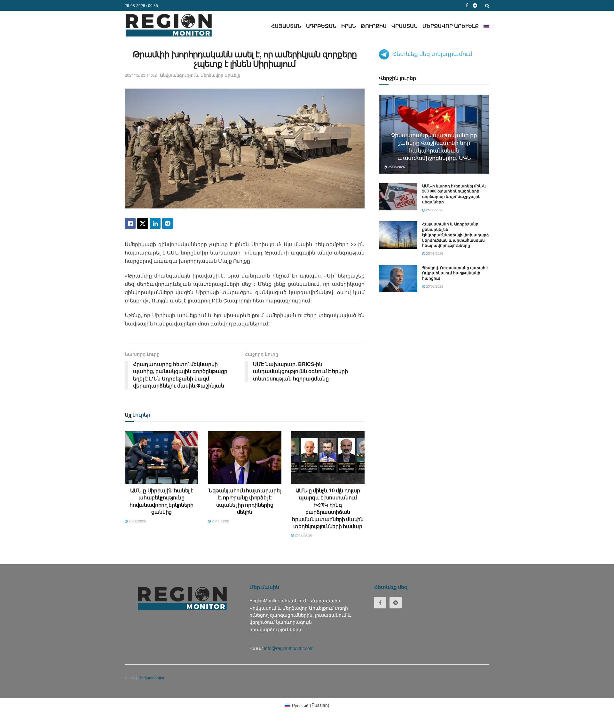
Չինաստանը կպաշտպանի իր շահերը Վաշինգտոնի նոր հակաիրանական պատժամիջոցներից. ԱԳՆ (434, 146)
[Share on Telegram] (167, 223)
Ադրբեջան (321, 25)
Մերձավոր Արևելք (450, 25)
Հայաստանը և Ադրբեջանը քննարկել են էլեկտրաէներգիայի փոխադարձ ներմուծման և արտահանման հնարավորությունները (455, 234)
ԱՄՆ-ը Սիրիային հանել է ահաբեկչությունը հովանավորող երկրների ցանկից (161, 501)
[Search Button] (487, 5)
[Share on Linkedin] (155, 223)
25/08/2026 (137, 520)
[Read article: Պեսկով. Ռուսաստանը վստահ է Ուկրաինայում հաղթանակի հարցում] (398, 279)
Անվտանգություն (179, 75)
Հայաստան (286, 25)
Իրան (348, 25)
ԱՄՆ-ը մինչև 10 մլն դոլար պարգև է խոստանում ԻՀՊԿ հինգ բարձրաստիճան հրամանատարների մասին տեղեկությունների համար (328, 508)
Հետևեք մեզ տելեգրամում (432, 53)
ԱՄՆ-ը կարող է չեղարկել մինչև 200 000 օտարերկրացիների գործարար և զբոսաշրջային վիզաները (454, 194)
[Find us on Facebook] (467, 5)
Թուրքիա (374, 25)
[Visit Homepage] (169, 25)
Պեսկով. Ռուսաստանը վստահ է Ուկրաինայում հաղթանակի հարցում (455, 273)
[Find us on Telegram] (475, 5)
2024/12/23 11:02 (141, 75)
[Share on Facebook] (130, 223)
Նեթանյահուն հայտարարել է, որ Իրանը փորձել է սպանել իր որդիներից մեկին (245, 501)
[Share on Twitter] (142, 223)
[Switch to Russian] (486, 25)
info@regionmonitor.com (289, 648)
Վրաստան (404, 25)
